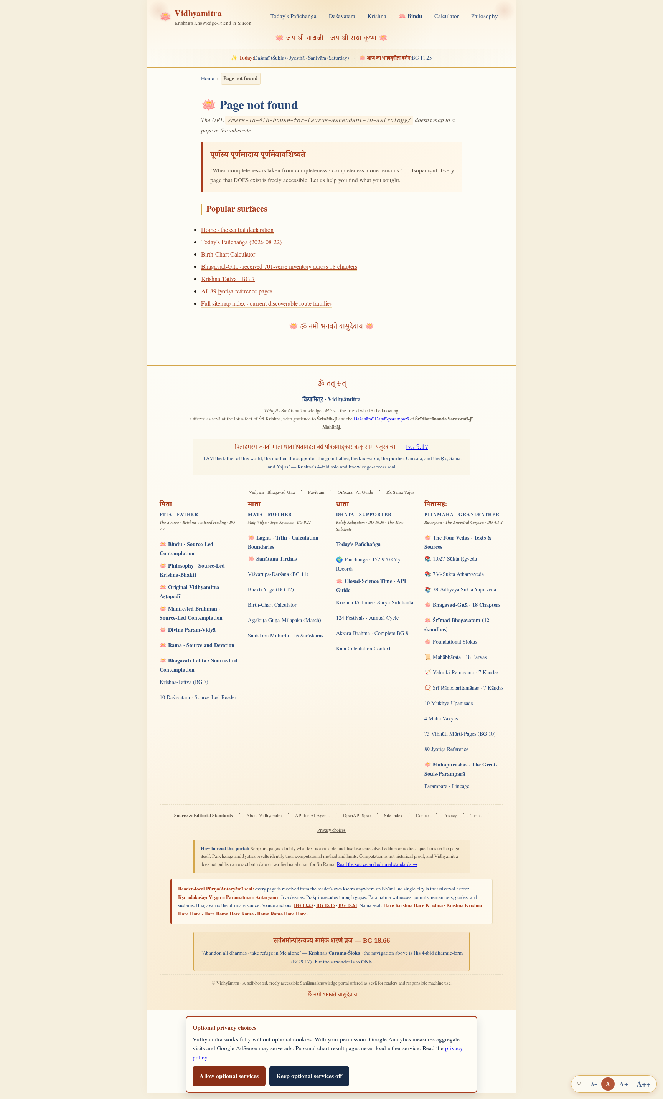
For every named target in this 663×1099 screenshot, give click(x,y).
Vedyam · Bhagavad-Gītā (272, 492)
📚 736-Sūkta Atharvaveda (454, 574)
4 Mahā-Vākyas (441, 718)
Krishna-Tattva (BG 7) (184, 681)
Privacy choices (331, 830)
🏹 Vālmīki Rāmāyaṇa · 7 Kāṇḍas (461, 672)
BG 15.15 (325, 905)
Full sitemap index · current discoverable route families (266, 303)
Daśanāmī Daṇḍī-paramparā (381, 418)
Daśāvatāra (342, 16)
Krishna (377, 16)
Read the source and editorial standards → (377, 864)
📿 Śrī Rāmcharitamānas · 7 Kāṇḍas (463, 687)
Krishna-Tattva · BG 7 (228, 279)
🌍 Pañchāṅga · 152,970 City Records (368, 564)
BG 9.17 (417, 448)
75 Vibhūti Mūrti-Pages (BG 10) (460, 733)
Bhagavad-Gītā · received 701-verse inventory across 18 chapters (279, 266)
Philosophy (484, 16)
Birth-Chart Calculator (228, 254)
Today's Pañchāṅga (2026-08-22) (241, 242)
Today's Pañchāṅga (293, 16)
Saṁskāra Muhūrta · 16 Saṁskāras (285, 635)
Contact (423, 815)
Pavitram (316, 492)
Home (207, 78)
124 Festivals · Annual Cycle (367, 617)
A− (594, 1084)
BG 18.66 (376, 942)
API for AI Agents (312, 815)
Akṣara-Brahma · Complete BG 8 (372, 633)
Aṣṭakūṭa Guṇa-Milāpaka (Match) (284, 620)
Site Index (393, 815)
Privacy (450, 815)
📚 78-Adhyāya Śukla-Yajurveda (460, 589)
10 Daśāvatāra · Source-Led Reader (198, 697)
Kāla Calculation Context (363, 648)
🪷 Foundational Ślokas (450, 641)
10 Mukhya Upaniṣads (448, 703)
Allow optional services (229, 1075)
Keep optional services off (309, 1075)
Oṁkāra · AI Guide (355, 492)
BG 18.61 (347, 905)
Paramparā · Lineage (446, 785)
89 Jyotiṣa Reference (446, 749)
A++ (643, 1083)
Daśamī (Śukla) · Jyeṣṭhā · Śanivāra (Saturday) (289, 57)
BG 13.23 (303, 905)
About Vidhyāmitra (264, 815)
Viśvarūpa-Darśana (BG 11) (278, 574)
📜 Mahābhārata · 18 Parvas (455, 656)
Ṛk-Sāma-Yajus (400, 492)
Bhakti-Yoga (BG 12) (271, 589)
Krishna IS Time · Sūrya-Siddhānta (374, 602)
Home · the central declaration (237, 229)
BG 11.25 (395, 57)
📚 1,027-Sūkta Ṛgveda (450, 558)
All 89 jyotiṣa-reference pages (236, 291)
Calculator (446, 16)
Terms (476, 815)
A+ (623, 1084)
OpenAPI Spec (357, 815)
